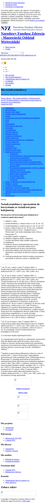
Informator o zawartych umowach (17, 188)
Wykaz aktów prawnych (18, 174)
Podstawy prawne (11, 184)
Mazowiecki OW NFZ (13, 438)
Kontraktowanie (11, 148)
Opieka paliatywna (12, 138)
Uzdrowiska (9, 146)
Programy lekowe (11, 132)
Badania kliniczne (11, 134)
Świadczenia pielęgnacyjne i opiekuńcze (19, 140)
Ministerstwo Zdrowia (13, 472)
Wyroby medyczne (12, 142)
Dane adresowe (10, 482)
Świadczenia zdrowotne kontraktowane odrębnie (22, 118)
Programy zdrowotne (12, 144)
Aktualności (9, 108)
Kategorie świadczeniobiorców (21, 160)
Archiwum (13, 180)
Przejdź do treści (11, 5)
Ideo (10, 501)
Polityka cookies (23, 392)
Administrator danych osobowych (17, 79)
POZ (7, 122)
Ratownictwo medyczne (13, 126)
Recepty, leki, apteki (12, 112)
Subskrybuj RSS (7, 104)
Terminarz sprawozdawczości (20, 172)
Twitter (7, 49)
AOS (7, 120)
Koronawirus (10, 196)
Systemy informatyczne (13, 186)
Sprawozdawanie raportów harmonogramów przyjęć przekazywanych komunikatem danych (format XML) (26, 164)
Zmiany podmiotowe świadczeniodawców (20, 182)
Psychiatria (9, 128)
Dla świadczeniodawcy (13, 77)
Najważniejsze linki (17, 176)
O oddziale (9, 81)
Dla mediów (9, 83)
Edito (28, 501)
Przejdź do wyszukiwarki (14, 7)
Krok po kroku (10, 110)
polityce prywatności (37, 20)
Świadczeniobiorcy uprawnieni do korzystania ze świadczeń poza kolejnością (27, 157)
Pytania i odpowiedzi (17, 178)
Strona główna (6, 98)
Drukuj (3, 199)
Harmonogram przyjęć (13, 152)
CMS (24, 501)
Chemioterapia (10, 130)
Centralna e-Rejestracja (13, 136)
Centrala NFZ (10, 440)
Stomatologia (10, 124)
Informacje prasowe (12, 459)
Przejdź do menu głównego (15, 3)
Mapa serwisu (10, 47)
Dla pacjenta (9, 75)
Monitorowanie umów (13, 150)
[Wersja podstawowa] (2, 64)
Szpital (7, 116)
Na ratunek (9, 430)
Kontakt (8, 85)
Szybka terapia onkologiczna (15, 114)
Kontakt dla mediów (12, 461)
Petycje (7, 194)
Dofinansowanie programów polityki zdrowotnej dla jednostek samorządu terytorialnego (23, 191)
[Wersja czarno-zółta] (5, 64)
